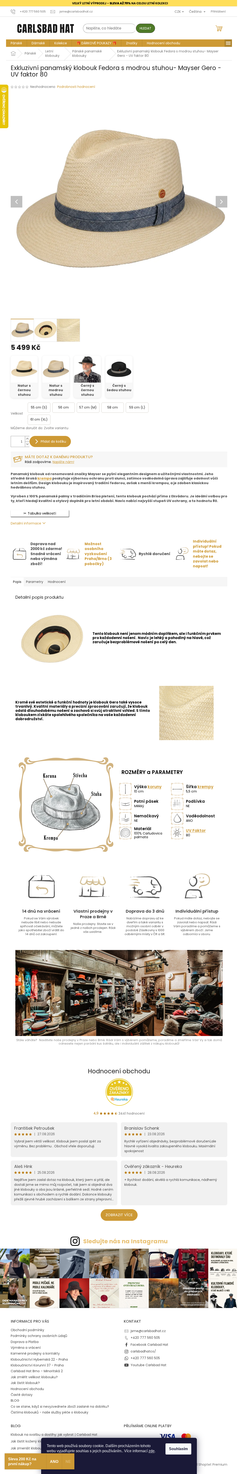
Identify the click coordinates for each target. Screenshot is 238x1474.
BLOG (13, 1399)
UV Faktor (194, 830)
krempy (204, 787)
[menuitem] (14, 43)
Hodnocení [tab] (55, 581)
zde (150, 1451)
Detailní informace (24, 523)
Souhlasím (176, 1449)
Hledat (144, 28)
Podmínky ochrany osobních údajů (37, 1335)
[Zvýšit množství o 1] (25, 438)
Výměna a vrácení (24, 1346)
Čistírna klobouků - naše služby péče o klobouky (48, 1411)
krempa (43, 478)
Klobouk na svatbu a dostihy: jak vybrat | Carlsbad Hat (52, 1434)
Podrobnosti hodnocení (74, 87)
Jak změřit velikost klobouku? (32, 1376)
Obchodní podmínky (26, 1329)
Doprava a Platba (23, 1340)
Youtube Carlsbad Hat (147, 1364)
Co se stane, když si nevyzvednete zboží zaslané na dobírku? (58, 1405)
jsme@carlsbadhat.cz (146, 1330)
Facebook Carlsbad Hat (148, 1343)
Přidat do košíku (51, 441)
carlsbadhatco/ (141, 1350)
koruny (153, 787)
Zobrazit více (117, 1215)
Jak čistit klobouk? (23, 1382)
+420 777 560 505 (143, 1336)
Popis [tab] (15, 581)
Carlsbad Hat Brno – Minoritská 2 (35, 1370)
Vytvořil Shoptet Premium (205, 1463)
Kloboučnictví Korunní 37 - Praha (35, 1364)
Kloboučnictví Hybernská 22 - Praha (37, 1358)
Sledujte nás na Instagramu (123, 1241)
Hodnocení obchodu (117, 1071)
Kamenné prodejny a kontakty (33, 1352)
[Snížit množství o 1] (25, 444)
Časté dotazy (20, 1393)
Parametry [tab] (33, 581)
